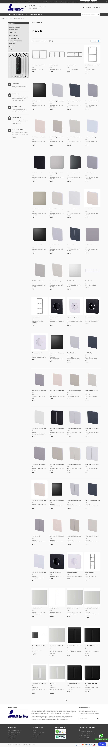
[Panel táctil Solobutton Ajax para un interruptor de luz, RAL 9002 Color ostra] (57, 198)
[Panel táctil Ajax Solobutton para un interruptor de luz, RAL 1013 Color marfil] (92, 198)
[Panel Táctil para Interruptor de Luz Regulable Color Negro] (75, 635)
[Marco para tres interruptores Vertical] (39, 306)
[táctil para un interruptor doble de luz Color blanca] (75, 270)
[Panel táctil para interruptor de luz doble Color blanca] (92, 453)
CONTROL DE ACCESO (14, 38)
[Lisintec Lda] (16, 7)
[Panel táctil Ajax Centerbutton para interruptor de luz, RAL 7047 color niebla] (75, 342)
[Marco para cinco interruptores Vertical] (57, 597)
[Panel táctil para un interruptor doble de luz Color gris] (92, 234)
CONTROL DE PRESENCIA (15, 41)
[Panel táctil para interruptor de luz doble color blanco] (39, 561)
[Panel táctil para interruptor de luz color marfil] (57, 380)
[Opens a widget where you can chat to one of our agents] (102, 744)
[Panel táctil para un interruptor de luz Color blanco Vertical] (39, 597)
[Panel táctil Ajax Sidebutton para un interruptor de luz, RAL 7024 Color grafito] (75, 90)
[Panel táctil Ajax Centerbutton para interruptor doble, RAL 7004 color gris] (39, 525)
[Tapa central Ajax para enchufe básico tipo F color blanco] (75, 306)
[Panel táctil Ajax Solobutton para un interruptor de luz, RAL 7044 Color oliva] (39, 198)
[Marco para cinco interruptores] (92, 270)
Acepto (93, 1)
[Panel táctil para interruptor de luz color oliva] (75, 380)
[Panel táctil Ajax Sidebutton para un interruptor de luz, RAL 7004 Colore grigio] (92, 90)
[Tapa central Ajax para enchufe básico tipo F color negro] (57, 306)
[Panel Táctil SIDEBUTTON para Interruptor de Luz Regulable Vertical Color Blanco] (57, 710)
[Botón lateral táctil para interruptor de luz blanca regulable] (39, 710)
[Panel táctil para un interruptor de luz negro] (39, 90)
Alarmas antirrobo (15, 27)
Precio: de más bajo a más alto (39, 41)
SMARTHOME (12, 43)
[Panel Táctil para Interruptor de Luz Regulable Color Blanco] (39, 673)
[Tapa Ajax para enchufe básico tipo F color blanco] (75, 561)
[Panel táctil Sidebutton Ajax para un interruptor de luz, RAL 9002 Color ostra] (75, 126)
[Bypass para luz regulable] (39, 635)
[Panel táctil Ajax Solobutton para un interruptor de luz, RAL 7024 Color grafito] (75, 162)
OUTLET (11, 49)
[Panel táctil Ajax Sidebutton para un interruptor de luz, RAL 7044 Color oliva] (57, 126)
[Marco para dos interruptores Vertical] (92, 54)
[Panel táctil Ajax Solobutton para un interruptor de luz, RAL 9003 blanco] (75, 198)
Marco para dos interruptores (39, 65)
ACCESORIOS (12, 46)
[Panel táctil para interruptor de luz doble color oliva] (75, 525)
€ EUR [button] (98, 7)
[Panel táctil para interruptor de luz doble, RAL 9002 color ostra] (75, 453)
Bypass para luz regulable (39, 645)
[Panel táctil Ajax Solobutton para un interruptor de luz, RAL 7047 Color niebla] (57, 162)
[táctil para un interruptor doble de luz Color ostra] (57, 270)
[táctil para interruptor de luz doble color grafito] (92, 489)
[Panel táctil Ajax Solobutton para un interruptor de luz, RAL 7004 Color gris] (92, 162)
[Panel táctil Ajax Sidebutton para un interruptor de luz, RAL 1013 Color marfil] (39, 126)
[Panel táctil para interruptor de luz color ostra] (92, 380)
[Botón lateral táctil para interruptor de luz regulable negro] (75, 673)
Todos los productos (19, 14)
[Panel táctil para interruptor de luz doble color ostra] (92, 525)
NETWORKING (12, 32)
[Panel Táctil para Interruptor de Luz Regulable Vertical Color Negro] (92, 635)
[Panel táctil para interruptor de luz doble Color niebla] (75, 417)
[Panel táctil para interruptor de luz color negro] (57, 342)
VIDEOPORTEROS (13, 35)
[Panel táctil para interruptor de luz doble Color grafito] (92, 417)
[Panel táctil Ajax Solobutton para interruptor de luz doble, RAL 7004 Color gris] (39, 453)
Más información (85, 1)
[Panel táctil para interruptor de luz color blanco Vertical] (92, 597)
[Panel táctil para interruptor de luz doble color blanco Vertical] (57, 635)
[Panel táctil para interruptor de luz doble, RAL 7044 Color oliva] (57, 453)
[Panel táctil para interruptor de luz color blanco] (39, 417)
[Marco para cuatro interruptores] (75, 54)
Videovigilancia (13, 30)
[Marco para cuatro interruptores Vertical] (92, 561)
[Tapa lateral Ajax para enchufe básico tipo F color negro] (92, 306)
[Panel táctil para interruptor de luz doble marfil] (39, 489)
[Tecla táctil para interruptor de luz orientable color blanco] (92, 710)
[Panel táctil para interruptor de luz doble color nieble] (75, 489)
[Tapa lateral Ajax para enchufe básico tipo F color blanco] (39, 342)
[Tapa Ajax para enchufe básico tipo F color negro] (57, 561)
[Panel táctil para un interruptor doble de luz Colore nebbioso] (57, 234)
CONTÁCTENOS (31, 5)
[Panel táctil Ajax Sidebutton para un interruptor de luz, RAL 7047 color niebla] (57, 90)
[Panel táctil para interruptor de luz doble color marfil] (57, 525)
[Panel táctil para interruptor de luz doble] (57, 489)
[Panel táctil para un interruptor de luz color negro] (39, 162)
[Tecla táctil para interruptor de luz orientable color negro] (75, 710)
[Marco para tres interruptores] (57, 54)
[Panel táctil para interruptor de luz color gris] (39, 380)
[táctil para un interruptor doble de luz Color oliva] (39, 270)
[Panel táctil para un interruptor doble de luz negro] (39, 234)
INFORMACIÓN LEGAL (35, 14)
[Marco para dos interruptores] (39, 54)
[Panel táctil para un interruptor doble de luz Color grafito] (75, 234)
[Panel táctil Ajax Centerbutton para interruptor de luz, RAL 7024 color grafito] (92, 342)
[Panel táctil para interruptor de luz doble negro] (57, 417)
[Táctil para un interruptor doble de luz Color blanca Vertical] (75, 597)
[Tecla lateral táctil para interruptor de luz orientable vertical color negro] (92, 673)
